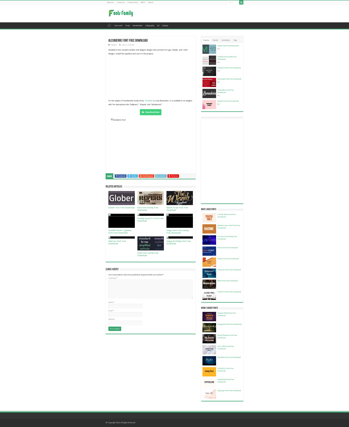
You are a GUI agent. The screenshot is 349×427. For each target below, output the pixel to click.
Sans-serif (118, 26)
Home (109, 25)
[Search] (241, 2)
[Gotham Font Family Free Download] (209, 60)
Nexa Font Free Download (227, 248)
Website (111, 319)
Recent (215, 40)
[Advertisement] (191, 13)
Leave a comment (128, 45)
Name (111, 302)
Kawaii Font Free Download (228, 101)
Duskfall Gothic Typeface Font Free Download (120, 231)
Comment (112, 278)
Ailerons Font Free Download (117, 242)
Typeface (114, 45)
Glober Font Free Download (121, 207)
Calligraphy (149, 26)
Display (165, 26)
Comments (225, 40)
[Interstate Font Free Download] (209, 82)
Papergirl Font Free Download (229, 391)
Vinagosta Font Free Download (229, 324)
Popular (206, 40)
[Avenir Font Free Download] (209, 49)
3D (158, 26)
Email (111, 311)
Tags (235, 40)
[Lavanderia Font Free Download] (209, 93)
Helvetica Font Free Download (229, 68)
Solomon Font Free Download (229, 270)
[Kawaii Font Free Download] (209, 104)
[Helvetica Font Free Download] (209, 71)
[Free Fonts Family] (121, 12)
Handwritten (137, 26)
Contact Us (121, 2)
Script (127, 26)
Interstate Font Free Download (229, 79)
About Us (110, 2)
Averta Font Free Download (228, 259)
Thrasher (148, 101)
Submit (150, 2)
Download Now (152, 112)
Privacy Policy (133, 2)
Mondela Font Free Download (229, 357)
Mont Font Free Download (227, 281)
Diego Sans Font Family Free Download (177, 231)
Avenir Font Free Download (228, 46)
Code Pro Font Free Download (229, 292)
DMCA (143, 2)
